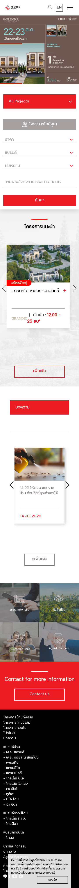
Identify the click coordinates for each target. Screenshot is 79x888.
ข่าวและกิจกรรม (15, 846)
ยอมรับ (52, 879)
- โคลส (8, 837)
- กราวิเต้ (10, 789)
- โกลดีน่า (10, 823)
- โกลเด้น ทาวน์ (14, 818)
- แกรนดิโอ (11, 768)
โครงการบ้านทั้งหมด (18, 717)
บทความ (9, 738)
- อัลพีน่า (10, 804)
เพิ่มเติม (39, 371)
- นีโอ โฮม (11, 799)
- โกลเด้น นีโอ (13, 778)
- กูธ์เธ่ (8, 794)
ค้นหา (39, 200)
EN (59, 7)
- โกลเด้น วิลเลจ (15, 783)
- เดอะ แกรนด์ (13, 752)
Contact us (39, 694)
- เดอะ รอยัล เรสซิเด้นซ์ (20, 757)
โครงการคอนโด (15, 728)
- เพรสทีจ (10, 762)
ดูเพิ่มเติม (39, 559)
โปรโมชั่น (9, 733)
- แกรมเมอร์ (12, 773)
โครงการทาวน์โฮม (16, 722)
